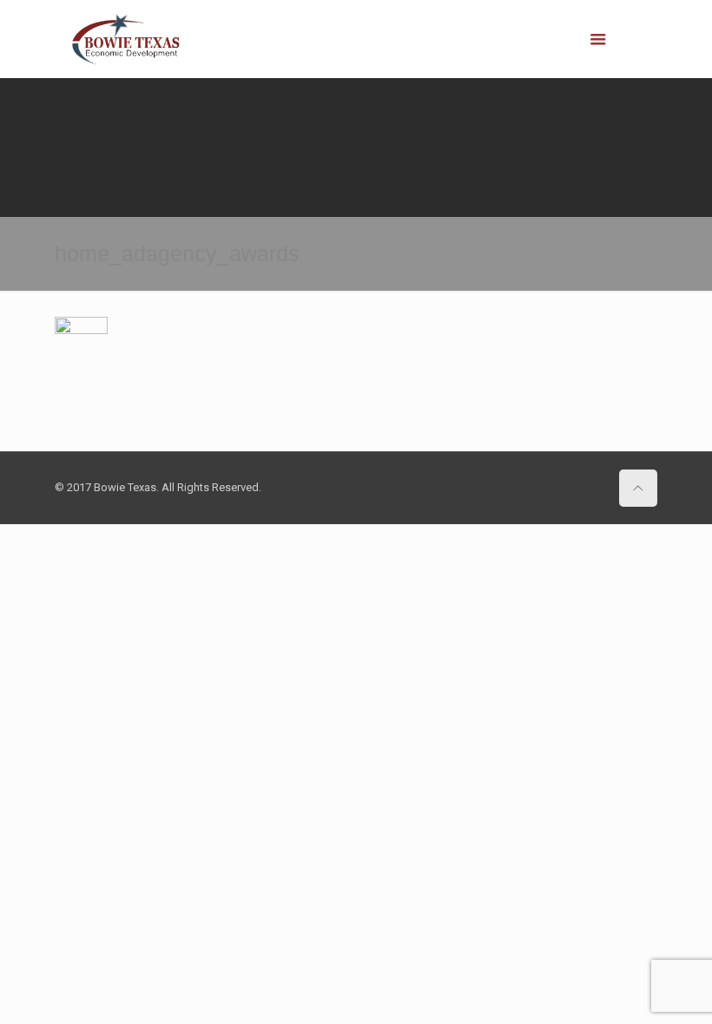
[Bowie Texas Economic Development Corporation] (126, 39)
